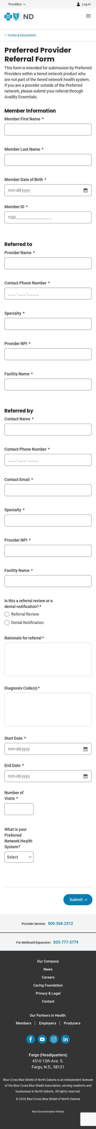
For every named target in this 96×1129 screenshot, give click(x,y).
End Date (12, 765)
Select (12, 857)
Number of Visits (13, 795)
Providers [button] (15, 4)
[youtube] (42, 1039)
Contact (48, 1001)
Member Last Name (22, 149)
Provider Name (18, 252)
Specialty (13, 313)
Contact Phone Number (25, 283)
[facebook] (30, 1039)
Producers (72, 1023)
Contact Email (17, 479)
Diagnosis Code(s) (20, 688)
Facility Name (17, 374)
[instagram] (53, 1039)
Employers (47, 1023)
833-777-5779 (65, 942)
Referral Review (25, 614)
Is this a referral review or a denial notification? (28, 603)
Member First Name (22, 119)
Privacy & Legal (48, 993)
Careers (48, 977)
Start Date (13, 738)
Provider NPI (16, 343)
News (48, 969)
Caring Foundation (48, 985)
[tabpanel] (48, 475)
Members (23, 1023)
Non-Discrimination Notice (48, 1111)
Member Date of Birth (24, 179)
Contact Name (17, 419)
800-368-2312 (60, 923)
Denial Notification (27, 622)
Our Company (48, 961)
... (86, 189)
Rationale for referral (23, 638)
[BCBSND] (19, 16)
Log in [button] (86, 4)
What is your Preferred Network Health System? (18, 838)
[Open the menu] (65, 17)
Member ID (14, 206)
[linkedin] (65, 1039)
